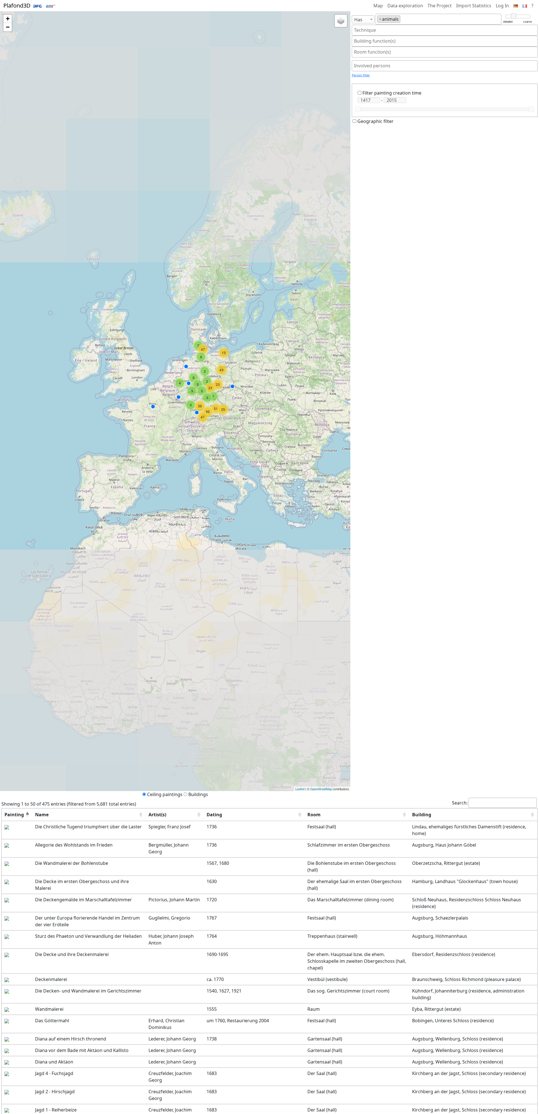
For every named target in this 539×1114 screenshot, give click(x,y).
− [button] (8, 27)
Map (378, 6)
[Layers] (341, 21)
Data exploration (405, 6)
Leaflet (300, 789)
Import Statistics (473, 6)
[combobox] (363, 19)
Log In (502, 6)
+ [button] (8, 18)
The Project (440, 6)
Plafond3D (17, 5)
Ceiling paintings (164, 794)
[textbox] (403, 19)
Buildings (198, 794)
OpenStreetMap (321, 789)
